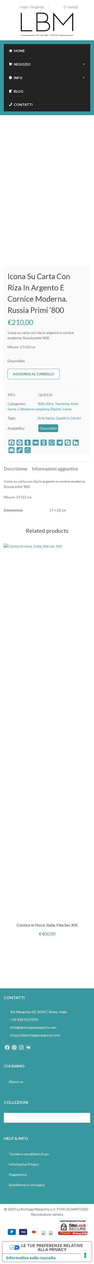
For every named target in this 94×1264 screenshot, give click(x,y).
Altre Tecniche (57, 404)
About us (16, 1081)
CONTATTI (23, 104)
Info (18, 78)
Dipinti (56, 409)
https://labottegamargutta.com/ (35, 1035)
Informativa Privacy (24, 1164)
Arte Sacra (46, 418)
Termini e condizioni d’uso (29, 1154)
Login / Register (32, 7)
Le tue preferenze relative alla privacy (52, 1247)
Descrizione (15, 468)
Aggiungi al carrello (33, 374)
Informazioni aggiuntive (55, 468)
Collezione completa (33, 409)
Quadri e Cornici (68, 418)
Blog (18, 91)
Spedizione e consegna (27, 1185)
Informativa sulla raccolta (30, 1257)
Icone (66, 409)
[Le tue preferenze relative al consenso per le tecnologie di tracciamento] (85, 1255)
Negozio (22, 64)
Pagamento (18, 1174)
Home (19, 51)
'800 (41, 404)
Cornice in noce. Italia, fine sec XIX (47, 925)
